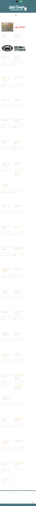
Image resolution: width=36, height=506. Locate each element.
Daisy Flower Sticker (6, 99)
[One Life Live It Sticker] (7, 367)
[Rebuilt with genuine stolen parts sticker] (20, 384)
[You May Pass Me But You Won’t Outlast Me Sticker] (20, 455)
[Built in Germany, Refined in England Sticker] (7, 70)
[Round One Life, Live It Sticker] (7, 410)
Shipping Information (20, 502)
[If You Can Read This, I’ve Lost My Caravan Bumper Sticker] (7, 261)
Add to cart (17, 84)
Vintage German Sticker (19, 440)
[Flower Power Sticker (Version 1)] (20, 112)
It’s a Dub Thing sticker (19, 268)
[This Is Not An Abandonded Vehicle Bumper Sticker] (7, 433)
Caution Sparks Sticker (19, 77)
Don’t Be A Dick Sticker (6, 119)
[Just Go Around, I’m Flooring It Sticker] (20, 283)
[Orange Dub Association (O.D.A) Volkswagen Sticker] (20, 367)
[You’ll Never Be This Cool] (7, 474)
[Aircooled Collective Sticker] (7, 49)
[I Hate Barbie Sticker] (20, 198)
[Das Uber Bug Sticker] (20, 92)
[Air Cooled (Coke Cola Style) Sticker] (20, 27)
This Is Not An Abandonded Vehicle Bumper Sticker (6, 441)
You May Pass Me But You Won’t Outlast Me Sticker (19, 463)
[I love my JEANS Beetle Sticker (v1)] (7, 219)
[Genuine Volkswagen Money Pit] (7, 155)
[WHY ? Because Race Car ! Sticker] (7, 455)
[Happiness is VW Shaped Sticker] (20, 171)
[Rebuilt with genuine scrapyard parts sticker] (7, 389)
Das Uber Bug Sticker (19, 99)
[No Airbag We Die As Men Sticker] (20, 325)
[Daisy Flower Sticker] (7, 92)
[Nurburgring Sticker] (20, 346)
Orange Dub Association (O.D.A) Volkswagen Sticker (19, 376)
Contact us (27, 502)
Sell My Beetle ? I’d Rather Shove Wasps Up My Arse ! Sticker (19, 419)
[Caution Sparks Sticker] (20, 70)
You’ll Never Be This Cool (7, 478)
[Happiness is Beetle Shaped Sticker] (7, 177)
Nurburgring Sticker (18, 353)
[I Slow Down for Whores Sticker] (7, 240)
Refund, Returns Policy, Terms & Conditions (8, 502)
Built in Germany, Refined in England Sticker (6, 78)
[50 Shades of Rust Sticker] (7, 27)
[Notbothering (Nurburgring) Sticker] (7, 346)
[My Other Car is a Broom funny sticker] (20, 304)
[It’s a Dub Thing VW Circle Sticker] (7, 283)
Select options (5, 40)
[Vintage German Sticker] (20, 433)
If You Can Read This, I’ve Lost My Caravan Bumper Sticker (7, 269)
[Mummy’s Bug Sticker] (7, 304)
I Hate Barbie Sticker (18, 205)
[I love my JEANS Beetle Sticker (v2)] (20, 219)
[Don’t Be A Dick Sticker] (7, 112)
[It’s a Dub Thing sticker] (20, 261)
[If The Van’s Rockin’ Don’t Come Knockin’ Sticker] (20, 240)
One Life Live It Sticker (6, 375)
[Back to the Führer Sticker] (20, 49)
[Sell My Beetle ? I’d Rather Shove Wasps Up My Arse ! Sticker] (20, 410)
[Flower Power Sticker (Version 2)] (7, 133)
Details (11, 40)
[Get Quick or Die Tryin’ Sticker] (20, 155)
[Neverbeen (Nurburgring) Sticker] (7, 325)
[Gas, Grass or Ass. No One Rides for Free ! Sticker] (20, 133)
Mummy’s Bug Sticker (6, 311)
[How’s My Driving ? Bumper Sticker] (7, 198)
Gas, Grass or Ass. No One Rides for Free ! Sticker (19, 141)
